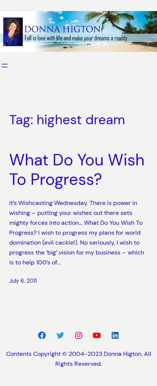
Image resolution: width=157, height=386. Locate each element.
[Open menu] (4, 65)
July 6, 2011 (23, 280)
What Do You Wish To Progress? (76, 170)
